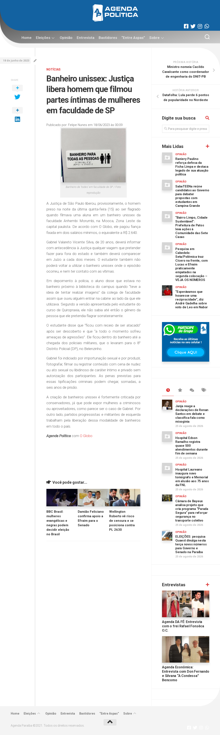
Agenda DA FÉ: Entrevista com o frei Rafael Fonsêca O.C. (183, 626)
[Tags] (203, 390)
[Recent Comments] (191, 390)
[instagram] (199, 26)
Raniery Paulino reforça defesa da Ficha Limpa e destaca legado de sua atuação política (191, 166)
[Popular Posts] (180, 390)
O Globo (86, 436)
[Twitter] (193, 26)
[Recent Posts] (168, 390)
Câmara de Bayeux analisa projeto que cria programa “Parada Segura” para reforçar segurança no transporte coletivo (191, 510)
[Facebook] (186, 26)
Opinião (66, 37)
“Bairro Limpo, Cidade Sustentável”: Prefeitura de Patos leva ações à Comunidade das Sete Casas (191, 227)
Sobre (154, 37)
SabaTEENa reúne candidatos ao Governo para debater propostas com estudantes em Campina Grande (192, 196)
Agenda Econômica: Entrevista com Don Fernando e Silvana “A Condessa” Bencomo (185, 673)
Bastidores (108, 37)
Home (26, 37)
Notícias (53, 69)
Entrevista (85, 37)
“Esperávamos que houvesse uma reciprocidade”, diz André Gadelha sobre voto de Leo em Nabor (191, 299)
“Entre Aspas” (133, 37)
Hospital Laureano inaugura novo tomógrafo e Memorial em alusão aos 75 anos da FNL (192, 477)
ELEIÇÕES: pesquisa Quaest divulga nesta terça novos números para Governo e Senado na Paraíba (190, 544)
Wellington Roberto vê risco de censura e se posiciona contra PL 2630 (122, 521)
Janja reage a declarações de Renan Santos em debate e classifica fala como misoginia (191, 414)
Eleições (43, 37)
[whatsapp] (206, 26)
